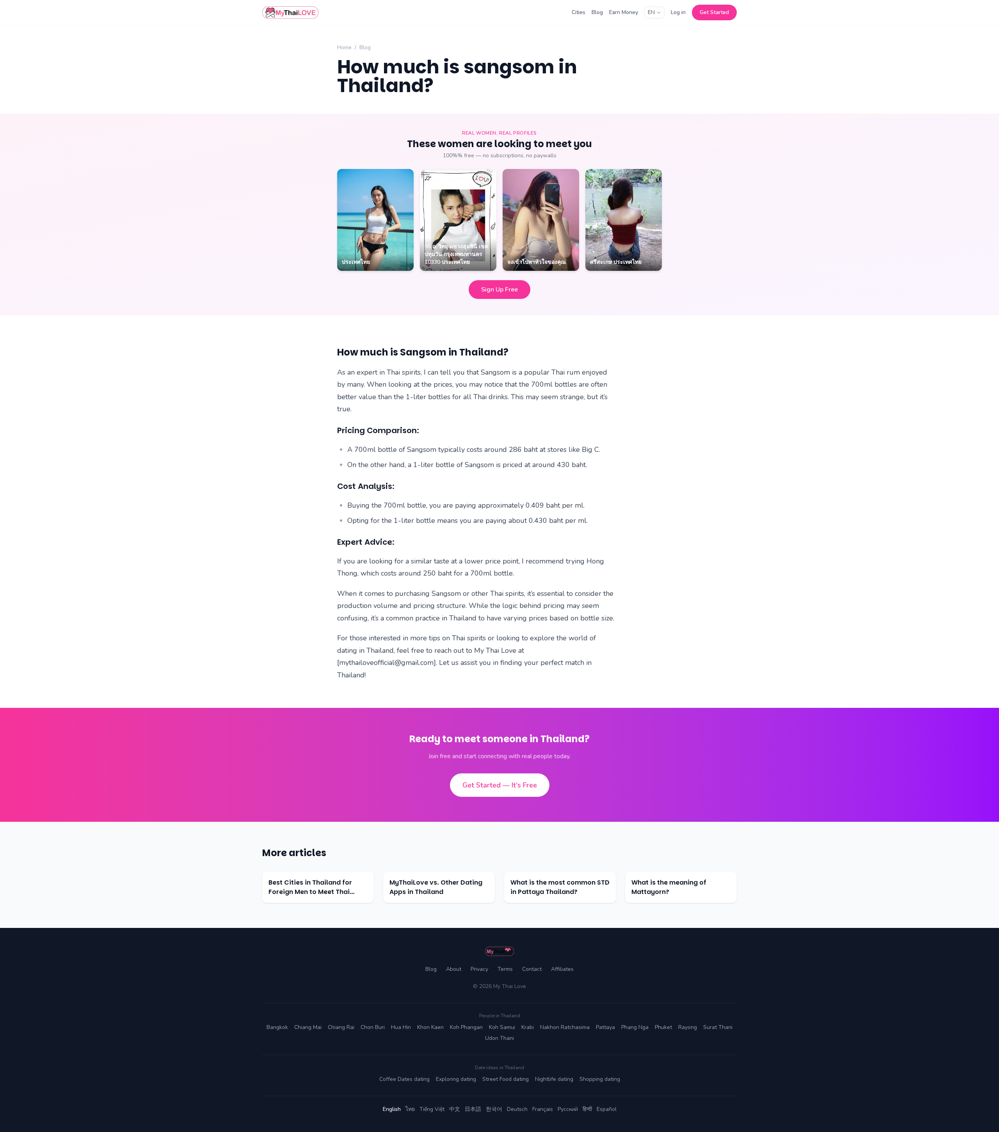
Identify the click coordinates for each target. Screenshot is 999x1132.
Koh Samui (502, 1027)
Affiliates (562, 969)
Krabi (527, 1027)
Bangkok (277, 1027)
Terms (505, 969)
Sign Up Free (499, 289)
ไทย (410, 1109)
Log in (678, 12)
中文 (454, 1109)
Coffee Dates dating (404, 1079)
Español (607, 1109)
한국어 (494, 1109)
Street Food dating (505, 1079)
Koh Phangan (466, 1027)
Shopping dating (599, 1079)
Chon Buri (373, 1027)
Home (344, 47)
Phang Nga (635, 1027)
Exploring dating (456, 1079)
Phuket (663, 1027)
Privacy (479, 969)
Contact (532, 969)
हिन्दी (587, 1109)
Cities (578, 12)
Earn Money (623, 12)
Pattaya (605, 1027)
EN (651, 12)
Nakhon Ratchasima (565, 1027)
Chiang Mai (308, 1027)
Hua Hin (401, 1027)
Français (542, 1109)
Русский (568, 1109)
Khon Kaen (430, 1027)
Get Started (714, 12)
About (453, 969)
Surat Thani (717, 1027)
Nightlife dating (554, 1079)
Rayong (687, 1027)
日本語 (473, 1109)
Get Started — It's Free (499, 785)
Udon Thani (499, 1038)
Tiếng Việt (432, 1109)
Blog (597, 12)
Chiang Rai (341, 1027)
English (392, 1109)
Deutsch (517, 1109)
